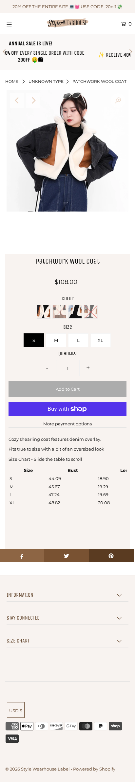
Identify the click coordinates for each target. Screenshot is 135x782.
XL (100, 340)
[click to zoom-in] (118, 100)
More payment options (67, 423)
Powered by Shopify (94, 769)
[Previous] (17, 100)
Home (11, 81)
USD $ (15, 710)
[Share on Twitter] (66, 555)
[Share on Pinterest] (111, 555)
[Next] (33, 100)
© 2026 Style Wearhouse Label (37, 769)
